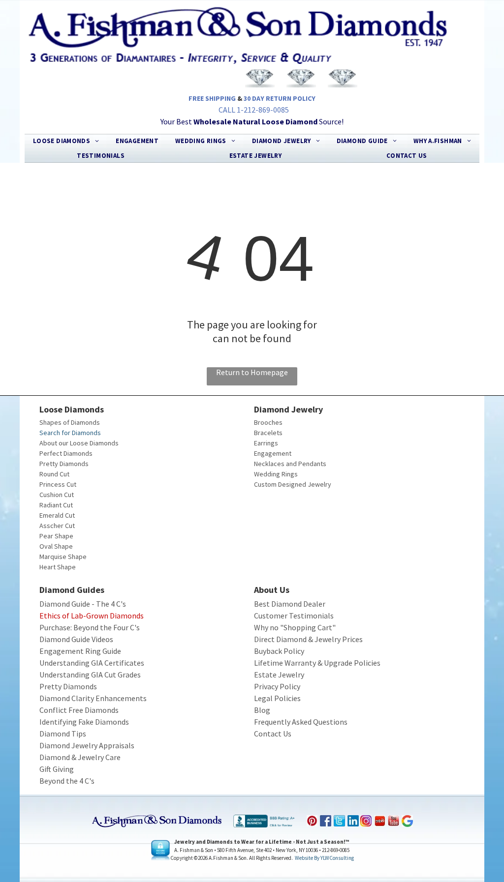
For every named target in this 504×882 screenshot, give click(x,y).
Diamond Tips (62, 733)
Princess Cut (57, 484)
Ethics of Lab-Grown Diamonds (91, 615)
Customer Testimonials (294, 615)
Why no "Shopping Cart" (295, 627)
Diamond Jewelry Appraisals (86, 745)
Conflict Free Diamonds (79, 710)
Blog (262, 710)
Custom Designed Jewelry (292, 484)
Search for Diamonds (70, 432)
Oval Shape (56, 546)
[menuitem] (66, 141)
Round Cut (54, 474)
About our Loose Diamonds (79, 443)
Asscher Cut (57, 525)
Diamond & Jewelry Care (80, 757)
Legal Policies (277, 698)
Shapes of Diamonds (69, 422)
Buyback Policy (279, 651)
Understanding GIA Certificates (91, 663)
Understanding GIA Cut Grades (90, 674)
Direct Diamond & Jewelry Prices (308, 639)
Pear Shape (56, 535)
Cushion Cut (56, 494)
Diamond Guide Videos (76, 639)
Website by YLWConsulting (324, 857)
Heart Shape (57, 566)
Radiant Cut (56, 504)
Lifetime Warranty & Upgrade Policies (317, 663)
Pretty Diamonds (64, 463)
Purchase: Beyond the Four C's (89, 627)
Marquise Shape (63, 556)
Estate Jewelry (279, 674)
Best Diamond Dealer (289, 604)
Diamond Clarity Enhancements (93, 698)
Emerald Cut (57, 515)
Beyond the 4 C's (66, 781)
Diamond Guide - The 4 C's (82, 604)
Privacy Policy (277, 686)
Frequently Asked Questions (300, 722)
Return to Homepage (252, 372)
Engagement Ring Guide (80, 651)
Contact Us (272, 733)
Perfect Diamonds (66, 453)
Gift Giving (56, 769)
